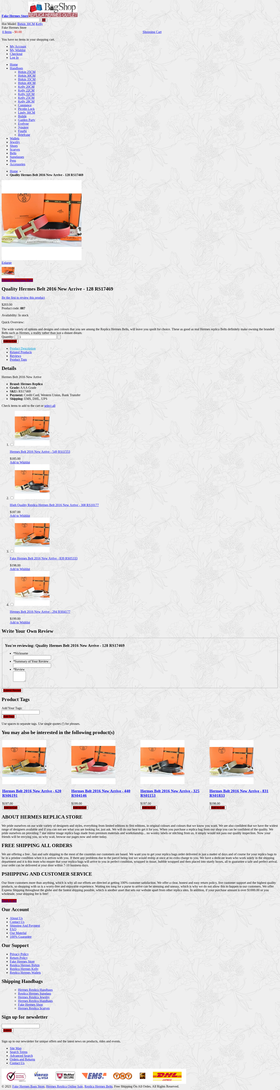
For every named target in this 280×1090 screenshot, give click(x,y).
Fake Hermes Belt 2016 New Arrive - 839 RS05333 (43, 558)
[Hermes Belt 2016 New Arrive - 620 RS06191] (24, 783)
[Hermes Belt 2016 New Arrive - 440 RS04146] (93, 783)
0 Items (7, 32)
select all (49, 405)
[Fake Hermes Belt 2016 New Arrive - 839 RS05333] (32, 551)
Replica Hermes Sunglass (34, 993)
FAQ (13, 929)
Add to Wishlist (20, 462)
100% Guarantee (21, 936)
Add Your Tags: (12, 708)
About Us (16, 918)
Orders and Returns (22, 1059)
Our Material (18, 933)
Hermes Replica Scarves (34, 1008)
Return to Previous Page (17, 280)
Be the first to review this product (23, 297)
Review (19, 669)
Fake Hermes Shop (30, 1004)
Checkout (16, 54)
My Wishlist (17, 50)
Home (14, 171)
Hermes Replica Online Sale (64, 1086)
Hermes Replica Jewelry (34, 997)
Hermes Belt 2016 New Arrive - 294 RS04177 (40, 611)
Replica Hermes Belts (98, 1086)
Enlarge (7, 262)
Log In (14, 57)
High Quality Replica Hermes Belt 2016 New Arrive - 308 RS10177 (54, 505)
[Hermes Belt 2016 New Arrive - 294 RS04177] (32, 604)
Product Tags (18, 359)
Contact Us (17, 922)
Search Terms (18, 1052)
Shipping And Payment (25, 925)
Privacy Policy (19, 954)
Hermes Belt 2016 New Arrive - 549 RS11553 (40, 451)
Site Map (16, 1048)
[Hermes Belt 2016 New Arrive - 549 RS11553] (32, 444)
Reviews (15, 356)
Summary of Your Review (31, 661)
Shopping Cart (152, 32)
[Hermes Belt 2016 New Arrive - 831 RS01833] (231, 783)
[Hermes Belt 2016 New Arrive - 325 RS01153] (162, 783)
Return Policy (19, 958)
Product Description (23, 348)
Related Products (21, 352)
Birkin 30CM (26, 24)
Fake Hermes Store (22, 961)
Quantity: (8, 337)
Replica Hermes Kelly (24, 969)
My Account (18, 46)
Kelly (39, 24)
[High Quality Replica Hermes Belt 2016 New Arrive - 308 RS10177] (32, 498)
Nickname (20, 653)
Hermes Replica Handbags (35, 990)
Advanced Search (21, 1055)
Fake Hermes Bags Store (28, 1086)
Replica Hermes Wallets (25, 972)
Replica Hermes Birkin (25, 965)
